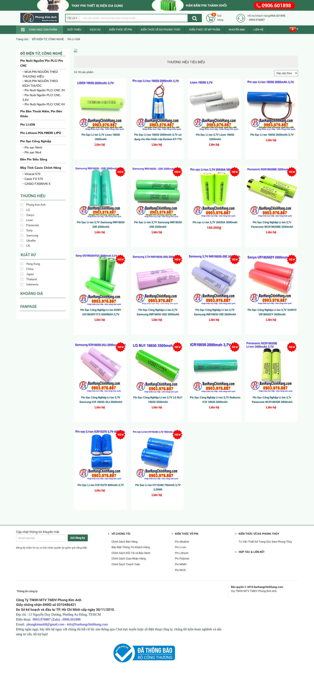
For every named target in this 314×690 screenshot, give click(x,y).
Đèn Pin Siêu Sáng (33, 159)
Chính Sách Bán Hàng (125, 541)
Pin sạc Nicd (33, 152)
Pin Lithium (181, 553)
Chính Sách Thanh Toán (126, 564)
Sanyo (30, 215)
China (29, 269)
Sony (29, 230)
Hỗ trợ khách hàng (259, 15)
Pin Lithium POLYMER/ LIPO (40, 133)
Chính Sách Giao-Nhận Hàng (129, 558)
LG (28, 209)
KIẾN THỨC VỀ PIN (120, 29)
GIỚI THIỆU (74, 29)
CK (28, 245)
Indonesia (32, 284)
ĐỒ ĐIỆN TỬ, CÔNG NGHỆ (48, 39)
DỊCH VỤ (95, 29)
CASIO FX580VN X (37, 183)
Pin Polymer (182, 558)
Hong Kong (33, 264)
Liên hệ (258, 29)
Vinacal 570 (32, 174)
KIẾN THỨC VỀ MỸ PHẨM (204, 29)
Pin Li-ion (180, 547)
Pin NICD (180, 570)
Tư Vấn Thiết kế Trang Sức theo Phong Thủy (265, 541)
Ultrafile (31, 240)
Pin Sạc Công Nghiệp (35, 141)
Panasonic (32, 225)
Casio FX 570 (34, 179)
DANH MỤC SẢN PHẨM (43, 29)
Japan (30, 274)
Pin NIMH (180, 564)
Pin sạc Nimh (33, 147)
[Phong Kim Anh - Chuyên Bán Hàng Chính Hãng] (41, 18)
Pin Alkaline (182, 541)
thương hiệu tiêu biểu (186, 62)
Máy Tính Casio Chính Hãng (40, 167)
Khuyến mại (237, 29)
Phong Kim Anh (35, 204)
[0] (210, 17)
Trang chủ (22, 39)
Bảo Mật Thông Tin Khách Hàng (131, 547)
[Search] (194, 18)
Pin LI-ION (73, 39)
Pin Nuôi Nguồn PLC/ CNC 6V (45, 104)
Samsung (32, 235)
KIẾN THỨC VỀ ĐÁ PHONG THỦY (160, 29)
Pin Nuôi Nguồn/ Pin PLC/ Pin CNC (41, 63)
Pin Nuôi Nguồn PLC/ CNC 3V (45, 90)
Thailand (31, 279)
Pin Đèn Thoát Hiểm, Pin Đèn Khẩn (41, 114)
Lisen (29, 220)
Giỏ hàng (220, 17)
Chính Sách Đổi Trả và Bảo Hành (131, 553)
